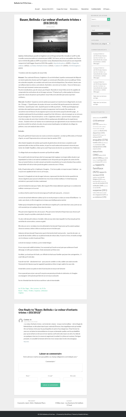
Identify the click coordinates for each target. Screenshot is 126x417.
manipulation (99, 147)
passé (97, 158)
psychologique (98, 162)
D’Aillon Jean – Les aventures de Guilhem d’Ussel (69, 403)
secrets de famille (100, 183)
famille (97, 142)
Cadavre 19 (58, 66)
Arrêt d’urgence (74, 66)
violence (100, 197)
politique (102, 160)
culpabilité (96, 130)
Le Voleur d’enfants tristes (38, 66)
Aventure (98, 126)
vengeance (100, 195)
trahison (96, 192)
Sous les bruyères (59, 63)
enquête (100, 139)
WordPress (67, 414)
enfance (97, 137)
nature (102, 155)
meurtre (97, 149)
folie (103, 142)
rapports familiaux (98, 168)
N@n (94, 96)
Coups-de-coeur (62, 9)
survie (97, 187)
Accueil (37, 9)
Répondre (26, 341)
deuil (103, 130)
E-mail (50, 376)
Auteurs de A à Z (47, 9)
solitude (98, 185)
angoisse (102, 124)
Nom (28, 376)
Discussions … (74, 9)
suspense (100, 190)
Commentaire (50, 361)
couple (101, 128)
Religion (97, 179)
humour (101, 144)
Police (95, 160)
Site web (73, 376)
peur (105, 158)
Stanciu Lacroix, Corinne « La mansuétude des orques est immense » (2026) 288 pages (100, 59)
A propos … (107, 9)
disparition (99, 133)
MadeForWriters (83, 414)
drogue (103, 135)
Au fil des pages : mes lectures (28, 288)
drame (96, 135)
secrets (103, 181)
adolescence (97, 117)
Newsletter (85, 9)
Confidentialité (96, 9)
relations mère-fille (98, 177)
